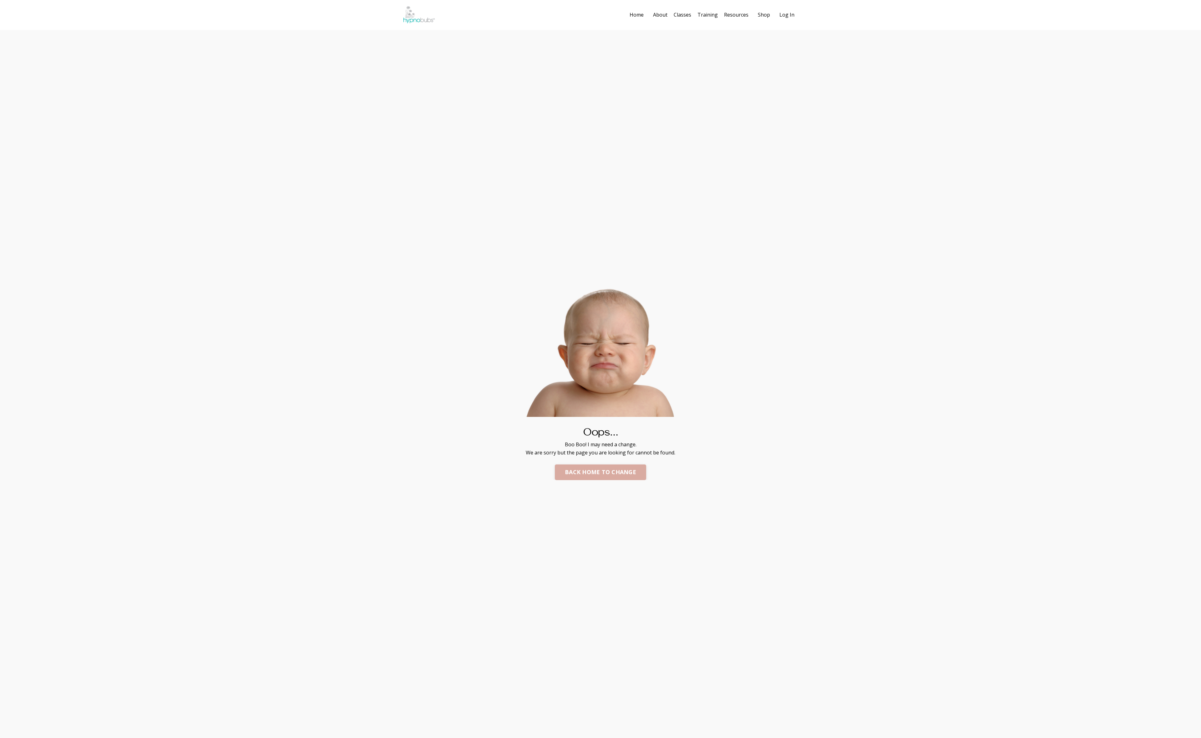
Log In (786, 14)
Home (637, 14)
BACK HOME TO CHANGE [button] (600, 472)
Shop (764, 14)
